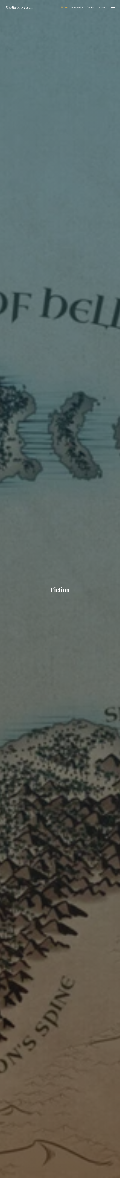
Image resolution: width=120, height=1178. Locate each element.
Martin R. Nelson (19, 7)
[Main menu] (112, 7)
